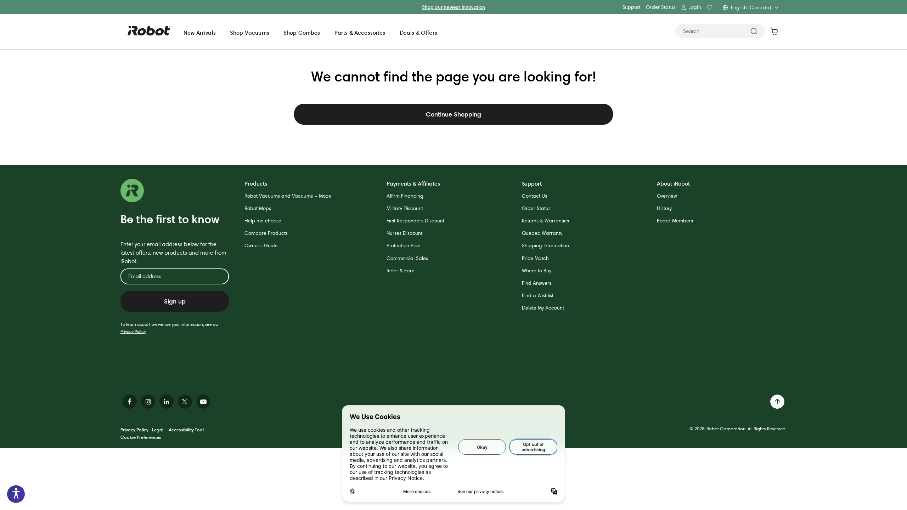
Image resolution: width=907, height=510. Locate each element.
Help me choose (262, 220)
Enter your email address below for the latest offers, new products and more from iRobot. (173, 253)
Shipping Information (545, 245)
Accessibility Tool (186, 429)
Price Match (535, 258)
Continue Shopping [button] (453, 114)
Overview (667, 196)
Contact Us (534, 196)
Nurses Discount (404, 233)
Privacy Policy (133, 331)
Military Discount (405, 208)
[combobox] (720, 31)
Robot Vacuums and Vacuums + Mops (287, 196)
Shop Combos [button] (301, 32)
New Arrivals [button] (200, 32)
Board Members (675, 220)
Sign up (175, 301)
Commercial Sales (407, 258)
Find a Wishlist (537, 295)
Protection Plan (404, 245)
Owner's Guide (261, 245)
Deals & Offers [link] (418, 32)
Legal (157, 429)
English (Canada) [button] (751, 7)
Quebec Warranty (542, 233)
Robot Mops (257, 208)
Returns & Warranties (545, 220)
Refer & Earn (401, 270)
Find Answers (536, 283)
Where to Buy (536, 270)
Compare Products (266, 233)
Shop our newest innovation (453, 7)
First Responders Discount (415, 220)
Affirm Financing (405, 196)
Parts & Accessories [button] (359, 32)
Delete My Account (543, 308)
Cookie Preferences (140, 437)
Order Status (660, 7)
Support (631, 7)
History (664, 208)
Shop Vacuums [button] (249, 32)
